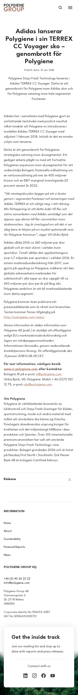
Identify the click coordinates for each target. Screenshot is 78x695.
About (8, 531)
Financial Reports (14, 547)
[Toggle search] (60, 7)
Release (10, 479)
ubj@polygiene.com (38, 384)
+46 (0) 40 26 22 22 (17, 578)
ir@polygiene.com (49, 374)
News (7, 555)
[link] (14, 7)
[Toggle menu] (70, 7)
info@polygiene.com (17, 583)
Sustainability (12, 539)
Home (7, 523)
